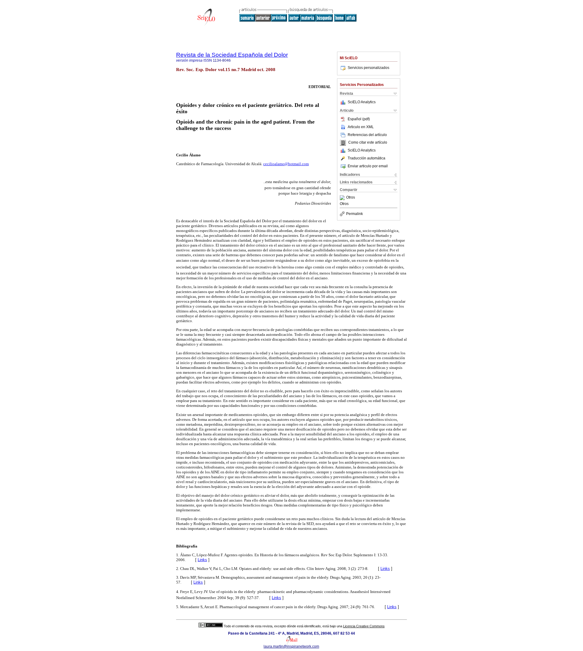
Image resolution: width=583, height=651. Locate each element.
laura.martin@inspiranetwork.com (291, 646)
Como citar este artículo (367, 143)
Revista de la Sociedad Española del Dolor (232, 55)
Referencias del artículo (367, 135)
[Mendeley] (343, 198)
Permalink (354, 214)
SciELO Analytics (362, 102)
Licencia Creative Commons (364, 626)
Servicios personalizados (368, 68)
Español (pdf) (359, 119)
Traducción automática (366, 158)
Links (202, 559)
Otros (350, 198)
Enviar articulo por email (368, 166)
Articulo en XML (361, 127)
